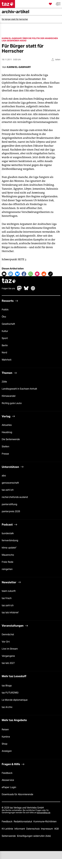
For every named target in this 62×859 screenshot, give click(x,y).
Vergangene (8, 656)
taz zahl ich (8, 490)
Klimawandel (8, 396)
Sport (5, 338)
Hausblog (7, 432)
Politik (5, 309)
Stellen (5, 446)
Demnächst (8, 634)
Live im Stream (10, 648)
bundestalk (8, 533)
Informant (20, 828)
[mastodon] (19, 289)
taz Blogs (7, 685)
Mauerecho (8, 555)
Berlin (5, 345)
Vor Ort (6, 641)
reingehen (7, 569)
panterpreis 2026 (11, 511)
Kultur (5, 331)
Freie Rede (7, 562)
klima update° (9, 547)
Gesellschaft (8, 324)
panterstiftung (9, 504)
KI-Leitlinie (8, 828)
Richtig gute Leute (12, 403)
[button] (58, 3)
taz (9, 281)
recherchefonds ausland (15, 497)
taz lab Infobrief (10, 612)
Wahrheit (6, 359)
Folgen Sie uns (8, 288)
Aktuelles (7, 425)
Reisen (5, 729)
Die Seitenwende (11, 439)
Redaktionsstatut (23, 821)
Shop (4, 743)
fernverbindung (10, 540)
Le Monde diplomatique (15, 700)
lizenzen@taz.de (43, 812)
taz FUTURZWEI (10, 692)
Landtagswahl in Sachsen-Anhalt (19, 388)
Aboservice (8, 780)
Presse (5, 453)
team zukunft (9, 591)
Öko (4, 316)
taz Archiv (7, 707)
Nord (4, 352)
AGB (56, 828)
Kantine (6, 736)
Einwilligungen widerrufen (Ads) (34, 836)
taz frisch (7, 598)
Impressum (47, 828)
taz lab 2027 (8, 663)
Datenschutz (33, 828)
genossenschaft (10, 482)
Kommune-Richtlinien (45, 821)
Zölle (4, 381)
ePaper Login (9, 787)
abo (4, 475)
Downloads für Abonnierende (17, 794)
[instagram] (33, 289)
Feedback (7, 773)
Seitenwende (9, 836)
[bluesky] (26, 289)
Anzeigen (7, 751)
